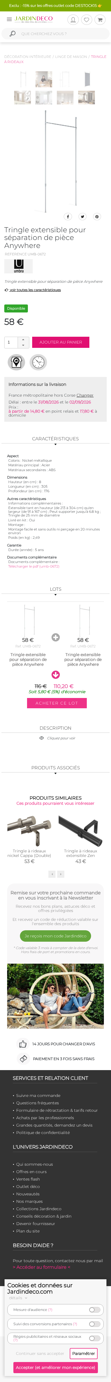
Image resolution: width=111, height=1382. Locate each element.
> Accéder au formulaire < (41, 1267)
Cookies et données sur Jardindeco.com (40, 1288)
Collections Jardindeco (38, 1208)
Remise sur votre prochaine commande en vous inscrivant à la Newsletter (56, 895)
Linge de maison (71, 57)
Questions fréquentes (37, 1102)
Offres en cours (31, 1171)
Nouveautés (28, 1194)
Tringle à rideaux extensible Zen (80, 853)
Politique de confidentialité (43, 1132)
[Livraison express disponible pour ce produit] (38, 362)
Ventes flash (28, 1179)
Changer (85, 395)
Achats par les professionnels (45, 1117)
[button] (23, 340)
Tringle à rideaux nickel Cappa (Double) (29, 853)
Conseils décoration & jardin (43, 1216)
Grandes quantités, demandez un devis (54, 1125)
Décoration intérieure (27, 57)
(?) (50, 1310)
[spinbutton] (16, 342)
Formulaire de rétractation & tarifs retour (57, 1110)
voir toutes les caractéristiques (35, 290)
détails (16, 1297)
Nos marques (29, 1201)
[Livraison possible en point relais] (16, 362)
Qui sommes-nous (34, 1164)
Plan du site (28, 1231)
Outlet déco (28, 1186)
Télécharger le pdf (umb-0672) (33, 566)
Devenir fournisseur (35, 1223)
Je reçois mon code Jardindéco (56, 936)
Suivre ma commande (38, 1095)
